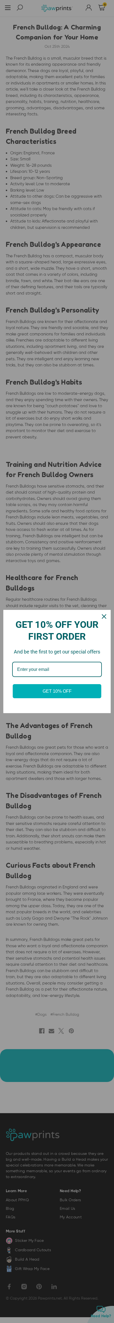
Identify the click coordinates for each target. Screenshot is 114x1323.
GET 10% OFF (57, 691)
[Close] (104, 616)
